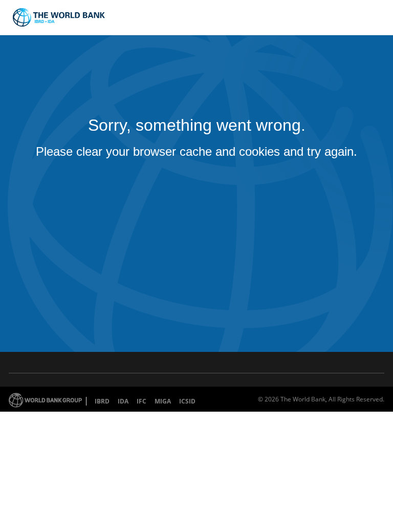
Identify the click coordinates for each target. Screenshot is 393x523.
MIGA (163, 401)
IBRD (102, 401)
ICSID (187, 401)
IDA (123, 401)
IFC (141, 401)
